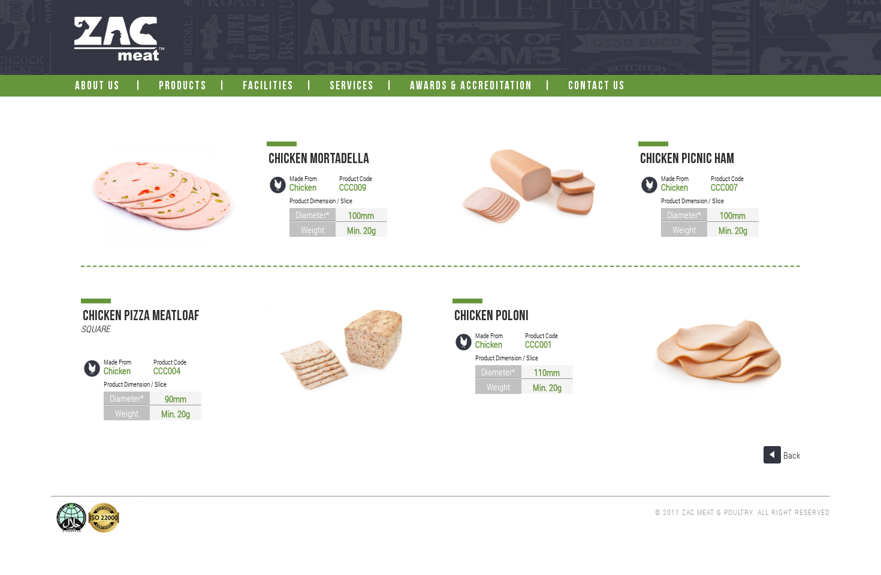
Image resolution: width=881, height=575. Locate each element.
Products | (197, 87)
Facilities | (282, 87)
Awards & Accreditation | (485, 87)
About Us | (113, 87)
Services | (366, 87)
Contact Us (598, 87)
